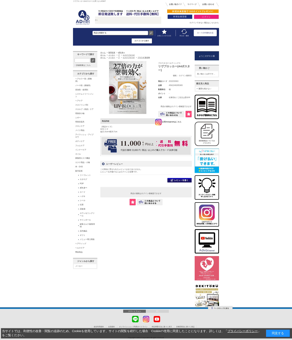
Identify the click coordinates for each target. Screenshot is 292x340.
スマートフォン (134, 311)
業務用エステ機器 (82, 158)
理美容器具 (79, 122)
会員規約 (111, 327)
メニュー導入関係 (87, 239)
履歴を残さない (204, 89)
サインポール (85, 220)
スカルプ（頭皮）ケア (84, 109)
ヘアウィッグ (80, 244)
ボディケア (79, 141)
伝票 (81, 205)
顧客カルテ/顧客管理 (87, 225)
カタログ (83, 179)
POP (82, 183)
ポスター (83, 188)
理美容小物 (79, 113)
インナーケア (80, 150)
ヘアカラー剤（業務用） (83, 80)
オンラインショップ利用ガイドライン (133, 327)
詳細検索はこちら (83, 65)
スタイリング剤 (81, 105)
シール (82, 200)
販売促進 (79, 171)
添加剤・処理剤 (81, 90)
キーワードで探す (85, 54)
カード (82, 192)
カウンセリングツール (87, 214)
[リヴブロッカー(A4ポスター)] (127, 88)
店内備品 (83, 231)
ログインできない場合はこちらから (204, 23)
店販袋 (82, 209)
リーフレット (85, 175)
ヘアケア (79, 101)
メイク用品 (79, 130)
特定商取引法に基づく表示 (162, 327)
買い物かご (204, 68)
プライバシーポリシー (242, 331)
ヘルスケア (79, 248)
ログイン (124, 172)
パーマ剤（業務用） (83, 85)
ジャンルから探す (85, 261)
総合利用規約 (99, 327)
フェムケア (79, 145)
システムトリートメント (84, 95)
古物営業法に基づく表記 (185, 327)
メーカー (79, 266)
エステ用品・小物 (82, 162)
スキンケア (79, 126)
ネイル (78, 154)
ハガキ (82, 196)
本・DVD (79, 167)
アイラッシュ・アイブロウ (84, 136)
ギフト (82, 235)
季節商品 (79, 252)
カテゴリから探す (85, 73)
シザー (78, 118)
